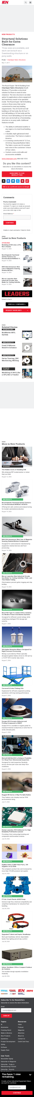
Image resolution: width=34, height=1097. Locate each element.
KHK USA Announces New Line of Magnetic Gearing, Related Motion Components (11, 268)
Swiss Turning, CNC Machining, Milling (10, 359)
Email (2, 1006)
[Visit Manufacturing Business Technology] (21, 993)
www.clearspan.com (9, 159)
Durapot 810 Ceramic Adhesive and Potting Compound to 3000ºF (14, 722)
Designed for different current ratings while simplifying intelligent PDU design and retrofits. (16, 619)
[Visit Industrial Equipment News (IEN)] (21, 991)
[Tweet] (18, 181)
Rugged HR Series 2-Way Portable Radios (16, 795)
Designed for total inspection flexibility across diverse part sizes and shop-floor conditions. (15, 764)
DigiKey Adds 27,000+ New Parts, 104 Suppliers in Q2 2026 (15, 865)
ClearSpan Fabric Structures (16, 60)
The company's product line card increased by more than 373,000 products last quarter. (17, 870)
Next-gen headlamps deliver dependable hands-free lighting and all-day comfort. (15, 938)
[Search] (25, 2)
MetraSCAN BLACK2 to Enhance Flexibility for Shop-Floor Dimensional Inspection (16, 759)
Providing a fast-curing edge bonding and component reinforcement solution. (15, 835)
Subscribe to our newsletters (17, 174)
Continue (17, 1093)
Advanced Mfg (8, 329)
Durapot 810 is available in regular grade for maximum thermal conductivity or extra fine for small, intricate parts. (17, 728)
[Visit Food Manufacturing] (12, 991)
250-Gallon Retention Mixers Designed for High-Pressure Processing (17, 650)
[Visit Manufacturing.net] (12, 993)
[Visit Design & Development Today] (4, 991)
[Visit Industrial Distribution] (4, 993)
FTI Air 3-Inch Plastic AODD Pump (13, 899)
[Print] (3, 181)
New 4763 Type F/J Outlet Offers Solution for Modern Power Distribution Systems (16, 613)
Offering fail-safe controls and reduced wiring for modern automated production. (17, 508)
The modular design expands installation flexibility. (15, 972)
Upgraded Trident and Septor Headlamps (16, 934)
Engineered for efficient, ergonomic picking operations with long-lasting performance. (16, 692)
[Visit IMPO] (29, 991)
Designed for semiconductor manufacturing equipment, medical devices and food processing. (16, 546)
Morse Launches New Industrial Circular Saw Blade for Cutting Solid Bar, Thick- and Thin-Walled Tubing (11, 280)
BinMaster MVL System (8, 334)
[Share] (8, 181)
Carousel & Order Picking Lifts (13, 688)
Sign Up (6, 1016)
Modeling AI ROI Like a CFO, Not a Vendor (11, 246)
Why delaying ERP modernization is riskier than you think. (16, 473)
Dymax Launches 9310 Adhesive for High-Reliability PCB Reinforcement (16, 831)
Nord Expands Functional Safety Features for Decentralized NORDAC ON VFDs (11, 256)
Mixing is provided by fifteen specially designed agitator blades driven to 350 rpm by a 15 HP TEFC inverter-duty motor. (17, 656)
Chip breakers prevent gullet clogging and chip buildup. (17, 583)
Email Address (8, 213)
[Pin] (22, 181)
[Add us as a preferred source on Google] (27, 181)
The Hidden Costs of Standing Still (14, 470)
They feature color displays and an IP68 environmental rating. (15, 798)
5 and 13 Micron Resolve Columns (9, 346)
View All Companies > (17, 304)
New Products (8, 34)
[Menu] (30, 2)
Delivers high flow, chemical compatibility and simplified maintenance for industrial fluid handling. (17, 904)
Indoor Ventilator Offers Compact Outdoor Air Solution (17, 968)
